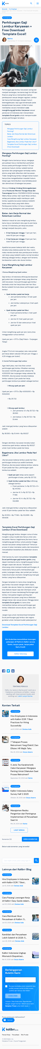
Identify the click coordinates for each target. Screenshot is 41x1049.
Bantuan (10, 1020)
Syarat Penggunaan (20, 1041)
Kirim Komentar (30, 839)
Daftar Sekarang (20, 654)
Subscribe (12, 996)
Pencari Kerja (6, 1035)
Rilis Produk (24, 1035)
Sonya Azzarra (28, 752)
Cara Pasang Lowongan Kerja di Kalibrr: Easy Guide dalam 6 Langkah (16, 900)
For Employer (13, 9)
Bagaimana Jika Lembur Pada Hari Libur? (22, 142)
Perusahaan (15, 1035)
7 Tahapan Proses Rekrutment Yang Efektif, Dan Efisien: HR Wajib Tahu (24, 745)
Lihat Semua (19, 830)
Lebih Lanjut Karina (25, 696)
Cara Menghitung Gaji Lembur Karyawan (21, 139)
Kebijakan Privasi (10, 1006)
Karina (10, 38)
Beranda (4, 9)
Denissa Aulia (26, 729)
